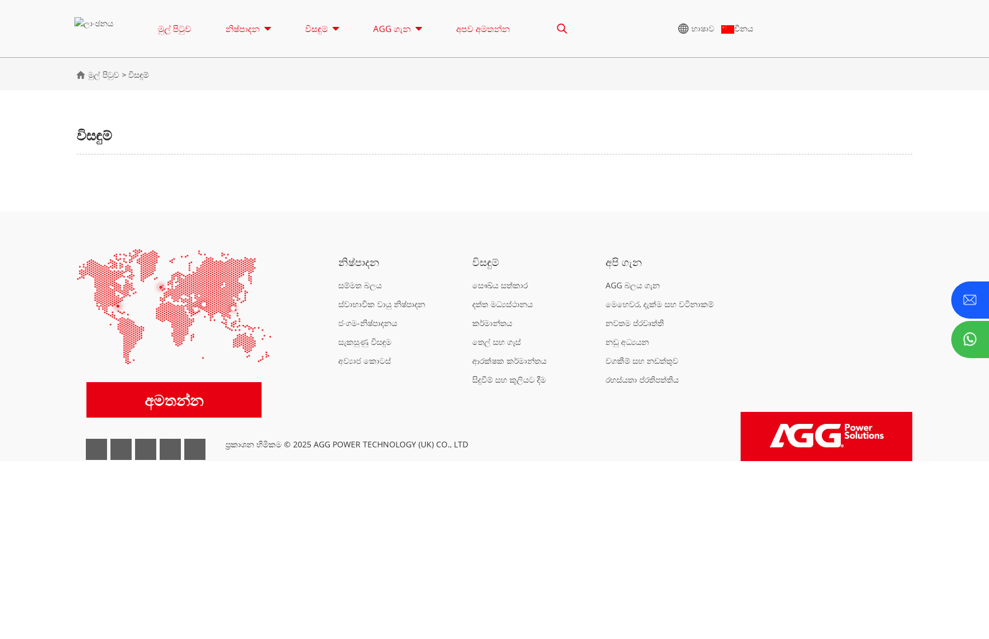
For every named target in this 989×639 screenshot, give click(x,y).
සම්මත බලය (360, 285)
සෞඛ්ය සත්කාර (500, 285)
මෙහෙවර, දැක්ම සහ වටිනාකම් (660, 304)
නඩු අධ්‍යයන (627, 341)
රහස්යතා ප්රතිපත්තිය (642, 379)
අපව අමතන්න (483, 28)
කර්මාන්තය (492, 322)
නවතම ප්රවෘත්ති (635, 322)
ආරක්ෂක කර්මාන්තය (509, 360)
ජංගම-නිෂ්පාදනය (367, 322)
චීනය (743, 28)
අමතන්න (174, 400)
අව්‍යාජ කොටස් (364, 360)
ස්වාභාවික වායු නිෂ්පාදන (381, 304)
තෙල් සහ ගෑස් (496, 341)
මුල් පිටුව (174, 28)
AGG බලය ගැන (633, 285)
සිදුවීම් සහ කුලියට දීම (509, 379)
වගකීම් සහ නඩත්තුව (642, 360)
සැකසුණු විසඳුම (364, 341)
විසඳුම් (138, 74)
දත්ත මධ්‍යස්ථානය (502, 304)
